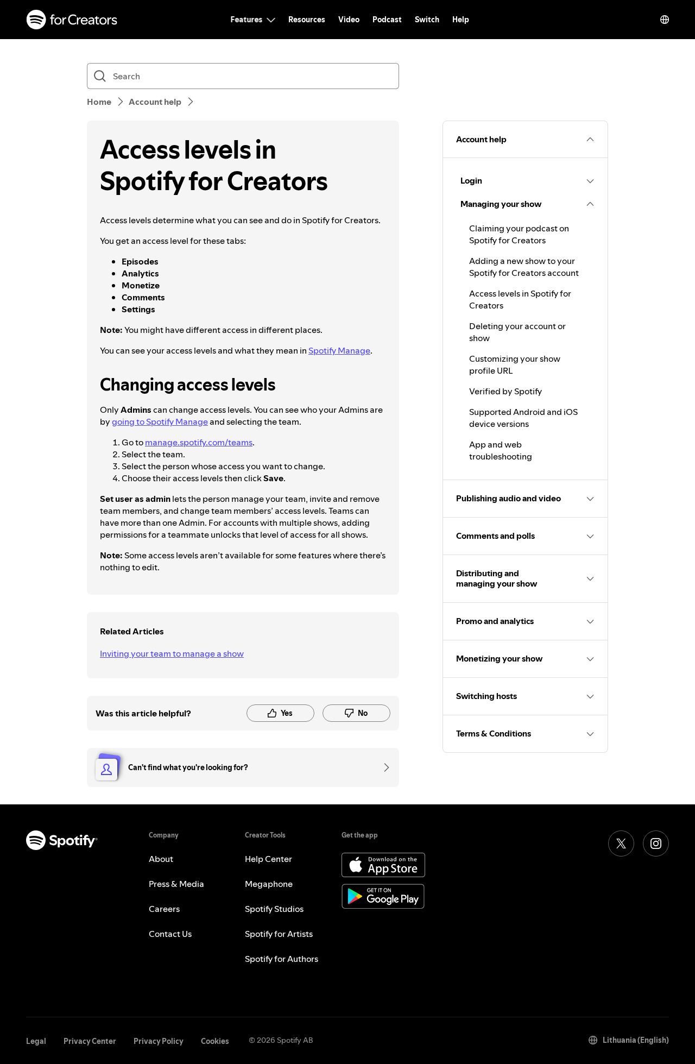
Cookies (215, 1041)
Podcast (387, 19)
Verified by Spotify (505, 391)
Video (348, 19)
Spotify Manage (339, 350)
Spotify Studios (274, 909)
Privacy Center (90, 1041)
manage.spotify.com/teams (198, 442)
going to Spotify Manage (160, 421)
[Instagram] (656, 843)
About (161, 859)
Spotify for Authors (281, 959)
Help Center (268, 859)
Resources (306, 19)
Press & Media (176, 884)
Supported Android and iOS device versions (523, 418)
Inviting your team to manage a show (172, 653)
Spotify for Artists (279, 934)
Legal (36, 1041)
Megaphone (269, 884)
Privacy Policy (159, 1041)
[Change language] (664, 19)
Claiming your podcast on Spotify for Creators (519, 234)
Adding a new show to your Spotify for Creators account (524, 267)
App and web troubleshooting (500, 450)
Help (460, 19)
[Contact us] (382, 767)
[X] (621, 843)
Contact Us (170, 934)
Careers (164, 909)
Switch (427, 19)
